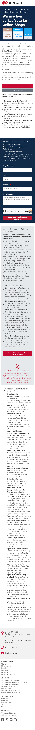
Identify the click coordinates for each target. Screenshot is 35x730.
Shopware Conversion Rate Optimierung (14, 682)
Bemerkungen (8, 194)
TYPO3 (3, 705)
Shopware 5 (5, 701)
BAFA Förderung (6, 688)
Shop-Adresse (8, 166)
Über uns (4, 664)
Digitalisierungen (6, 666)
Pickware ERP (6, 703)
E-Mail (5, 175)
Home (3, 43)
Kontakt (3, 668)
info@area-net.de (11, 653)
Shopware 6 (5, 699)
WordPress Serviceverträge (10, 690)
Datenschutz (5, 672)
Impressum (5, 670)
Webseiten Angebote (8, 686)
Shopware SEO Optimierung (10, 684)
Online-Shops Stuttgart (8, 715)
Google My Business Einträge (11, 692)
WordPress (5, 707)
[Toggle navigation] (31, 2)
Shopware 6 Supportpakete (10, 680)
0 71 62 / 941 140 (11, 647)
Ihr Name (6, 185)
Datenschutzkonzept (8, 674)
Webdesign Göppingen (8, 713)
